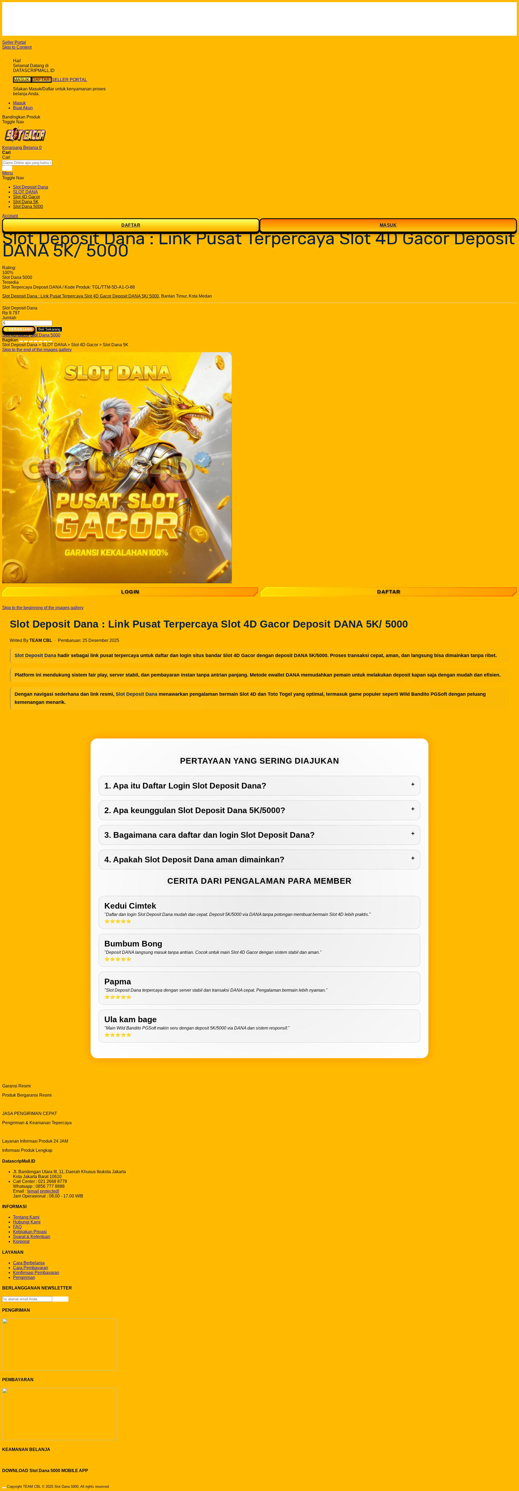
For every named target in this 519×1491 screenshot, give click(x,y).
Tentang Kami (26, 1217)
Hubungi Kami (27, 1222)
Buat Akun (23, 107)
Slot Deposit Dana (35, 655)
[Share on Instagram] (40, 340)
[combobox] (27, 163)
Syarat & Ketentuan (31, 1236)
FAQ (17, 33)
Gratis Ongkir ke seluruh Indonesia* (47, 18)
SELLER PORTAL (69, 79)
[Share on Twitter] (31, 340)
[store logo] (25, 142)
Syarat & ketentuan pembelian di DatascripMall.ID (60, 23)
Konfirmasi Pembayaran (36, 1272)
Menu (7, 173)
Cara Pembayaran (30, 1267)
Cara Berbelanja (29, 13)
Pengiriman (24, 1277)
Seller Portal (14, 42)
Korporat (21, 1241)
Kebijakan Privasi (30, 1231)
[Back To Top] (4, 1487)
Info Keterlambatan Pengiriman (42, 28)
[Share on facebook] (26, 340)
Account (10, 215)
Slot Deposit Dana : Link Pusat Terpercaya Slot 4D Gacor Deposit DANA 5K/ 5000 (80, 296)
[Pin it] (36, 340)
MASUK (22, 79)
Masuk (19, 103)
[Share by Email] (45, 340)
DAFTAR (41, 79)
